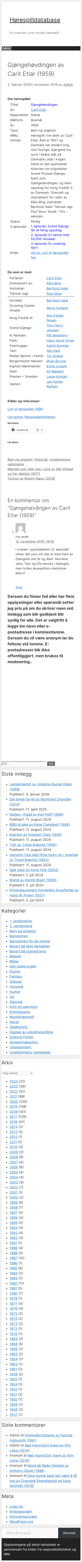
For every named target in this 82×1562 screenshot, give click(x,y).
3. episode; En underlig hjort (48, 246)
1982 (13, 1283)
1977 (13, 1304)
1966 (14, 1349)
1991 (13, 1243)
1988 (13, 1253)
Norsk (14, 1022)
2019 (14, 1107)
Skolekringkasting (24, 1042)
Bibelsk (15, 956)
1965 (14, 1354)
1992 (14, 1238)
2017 (13, 1117)
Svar (19, 587)
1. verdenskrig (21, 921)
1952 (13, 1389)
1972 (13, 1329)
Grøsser (16, 982)
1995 (14, 1223)
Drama (15, 971)
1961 (13, 1369)
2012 (13, 1137)
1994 (14, 1228)
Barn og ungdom (20, 459)
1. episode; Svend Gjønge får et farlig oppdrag (50, 228)
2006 (14, 1167)
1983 (14, 1278)
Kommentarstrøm (23, 1517)
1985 (13, 1268)
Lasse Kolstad (57, 376)
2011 (13, 1142)
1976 (14, 1309)
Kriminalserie (20, 1012)
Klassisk (16, 1002)
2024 (14, 1081)
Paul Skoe (54, 293)
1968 (14, 1344)
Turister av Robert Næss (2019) (31, 478)
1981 (13, 1288)
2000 (14, 1197)
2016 (14, 1122)
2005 (14, 1172)
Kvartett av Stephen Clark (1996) (36, 835)
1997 (14, 1213)
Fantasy (16, 976)
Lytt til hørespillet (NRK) (26, 409)
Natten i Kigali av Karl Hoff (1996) (36, 814)
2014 (14, 1127)
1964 (14, 1359)
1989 (14, 1248)
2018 (13, 1112)
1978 (13, 1298)
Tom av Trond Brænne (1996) (33, 845)
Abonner (69, 1533)
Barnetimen (19, 936)
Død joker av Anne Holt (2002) (34, 870)
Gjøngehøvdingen (44, 105)
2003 (14, 1182)
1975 (13, 1314)
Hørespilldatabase (35, 19)
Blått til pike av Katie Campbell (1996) (40, 825)
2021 (13, 1096)
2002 (14, 1187)
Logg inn (16, 1507)
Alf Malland (55, 371)
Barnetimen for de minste (30, 941)
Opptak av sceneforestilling (31, 1032)
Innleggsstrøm (21, 1511)
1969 (14, 1339)
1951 (13, 1394)
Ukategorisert (20, 1047)
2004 (14, 1177)
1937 (14, 1415)
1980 (14, 1293)
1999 (14, 1203)
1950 (14, 1399)
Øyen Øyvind (56, 361)
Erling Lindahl (57, 366)
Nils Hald (53, 351)
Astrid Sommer (58, 346)
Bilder (14, 961)
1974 (13, 1319)
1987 (13, 1258)
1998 (14, 1208)
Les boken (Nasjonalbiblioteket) (32, 417)
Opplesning (18, 1027)
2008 (14, 1157)
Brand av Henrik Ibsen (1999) (33, 880)
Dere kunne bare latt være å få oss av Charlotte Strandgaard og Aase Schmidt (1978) (43, 1481)
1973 (14, 1324)
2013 (14, 1132)
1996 (14, 1218)
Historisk (41, 459)
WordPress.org (21, 1522)
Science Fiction (22, 1037)
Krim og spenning (23, 1007)
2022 (14, 1091)
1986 (14, 1263)
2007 (14, 1162)
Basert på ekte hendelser (30, 946)
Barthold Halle (57, 288)
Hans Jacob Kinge (60, 340)
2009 (14, 1152)
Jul (12, 997)
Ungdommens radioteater (30, 1052)
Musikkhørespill (22, 1017)
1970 (14, 1334)
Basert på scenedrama (28, 951)
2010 (14, 1147)
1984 (14, 1273)
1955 (13, 1379)
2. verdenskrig (21, 926)
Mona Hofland (57, 308)
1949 (14, 1405)
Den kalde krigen (23, 966)
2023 (14, 1086)
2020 (14, 1102)
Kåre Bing (54, 283)
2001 (14, 1192)
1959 (14, 1374)
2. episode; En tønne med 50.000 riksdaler (50, 237)
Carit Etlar (38, 110)
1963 (14, 1364)
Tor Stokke (55, 356)
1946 (14, 1410)
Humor (15, 992)
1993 (14, 1233)
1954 (14, 1384)
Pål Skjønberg (57, 335)
